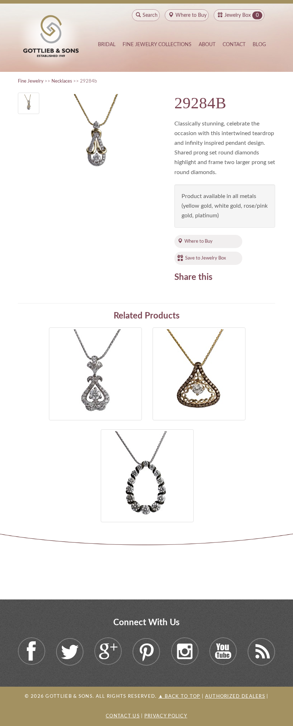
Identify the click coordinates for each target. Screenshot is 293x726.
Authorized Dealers (235, 696)
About (207, 44)
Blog (259, 44)
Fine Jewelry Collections (157, 44)
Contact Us (123, 716)
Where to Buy (198, 241)
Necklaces (61, 81)
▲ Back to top (179, 696)
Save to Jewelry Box (205, 258)
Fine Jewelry (31, 81)
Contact (234, 44)
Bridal (106, 44)
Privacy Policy (165, 716)
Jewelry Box (237, 15)
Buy (191, 15)
